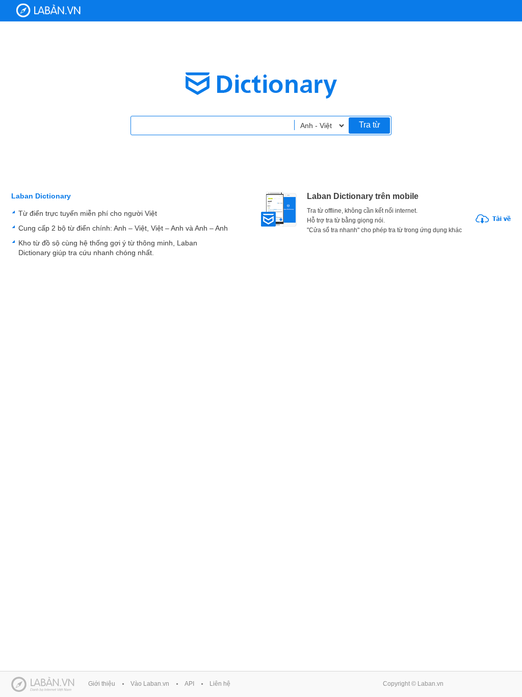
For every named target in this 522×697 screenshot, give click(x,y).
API (189, 683)
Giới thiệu (101, 683)
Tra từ (369, 124)
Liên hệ (220, 683)
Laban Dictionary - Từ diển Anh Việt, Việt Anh (48, 10)
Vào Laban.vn (149, 683)
